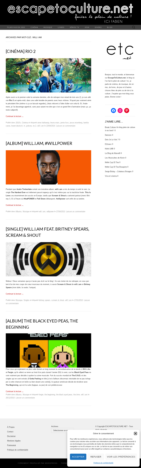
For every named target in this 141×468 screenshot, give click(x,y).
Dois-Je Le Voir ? (112, 140)
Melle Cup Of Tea (112, 162)
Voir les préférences (121, 457)
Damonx (108, 135)
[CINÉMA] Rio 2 (21, 51)
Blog (110, 27)
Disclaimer (11, 436)
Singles (26, 300)
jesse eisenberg (76, 123)
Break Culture (110, 127)
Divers (98, 27)
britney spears (44, 300)
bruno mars (54, 123)
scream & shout (57, 300)
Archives (54, 426)
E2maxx (108, 144)
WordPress (51, 463)
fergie (41, 394)
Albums (19, 211)
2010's (18, 123)
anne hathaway (43, 123)
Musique (48, 27)
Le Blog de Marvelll (112, 153)
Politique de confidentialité (103, 463)
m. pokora (28, 126)
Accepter (78, 457)
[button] (135, 433)
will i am (40, 126)
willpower (50, 211)
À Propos (11, 427)
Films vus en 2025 (16, 27)
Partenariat (11, 445)
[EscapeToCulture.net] (70, 12)
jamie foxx (64, 123)
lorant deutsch (17, 126)
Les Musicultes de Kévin (115, 158)
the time (76, 394)
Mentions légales (14, 441)
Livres (61, 27)
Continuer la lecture (15, 116)
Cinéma (34, 27)
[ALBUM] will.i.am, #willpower (39, 143)
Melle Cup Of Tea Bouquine (116, 167)
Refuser (95, 457)
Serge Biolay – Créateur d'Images (118, 171)
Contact (10, 432)
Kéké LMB (109, 149)
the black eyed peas (64, 394)
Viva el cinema (111, 176)
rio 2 (34, 126)
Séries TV (74, 27)
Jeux (87, 27)
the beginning (49, 394)
